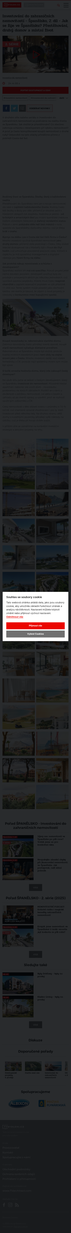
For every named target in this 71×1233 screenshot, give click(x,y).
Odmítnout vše (14, 616)
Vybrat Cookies (35, 633)
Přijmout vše (35, 625)
